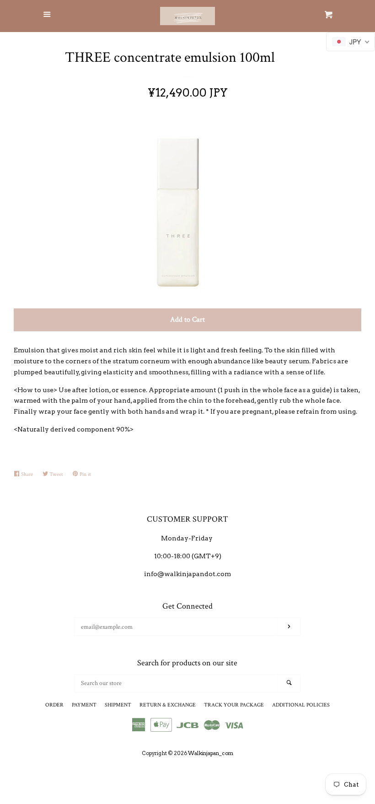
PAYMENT (84, 704)
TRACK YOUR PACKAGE (234, 704)
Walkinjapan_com (210, 753)
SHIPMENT (118, 704)
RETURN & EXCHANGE (167, 704)
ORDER (54, 704)
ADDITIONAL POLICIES (301, 704)
